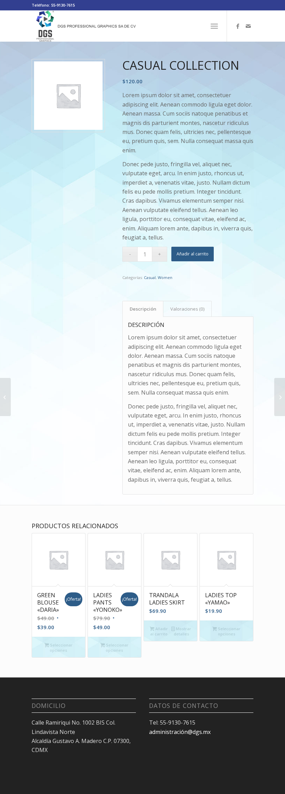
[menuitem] (214, 26)
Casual (150, 277)
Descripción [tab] (143, 309)
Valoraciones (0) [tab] (187, 309)
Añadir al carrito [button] (159, 631)
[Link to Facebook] (238, 26)
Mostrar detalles (182, 631)
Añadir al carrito (193, 254)
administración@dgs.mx (180, 732)
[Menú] (214, 26)
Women (165, 277)
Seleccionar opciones (61, 647)
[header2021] (85, 26)
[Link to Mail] (248, 26)
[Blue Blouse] (5, 397)
